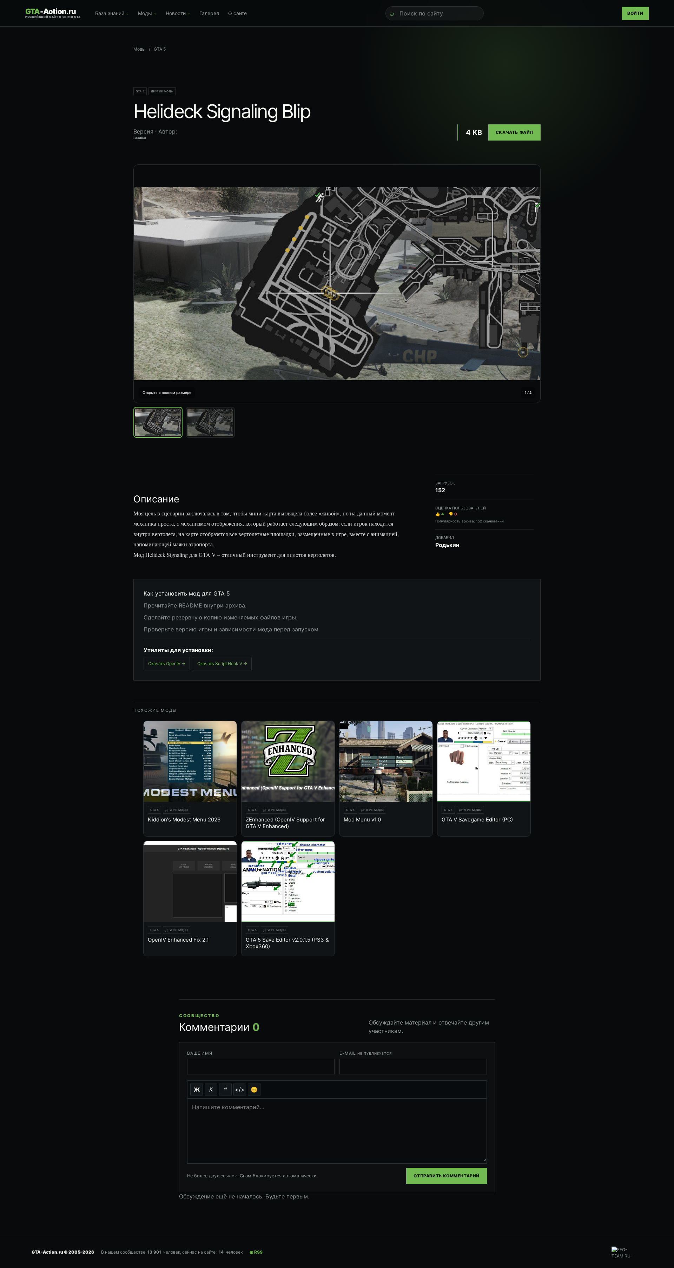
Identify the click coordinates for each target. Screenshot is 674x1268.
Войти (635, 13)
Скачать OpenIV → (166, 663)
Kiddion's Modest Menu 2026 (184, 819)
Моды (147, 13)
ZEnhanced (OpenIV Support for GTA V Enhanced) (285, 823)
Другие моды (162, 91)
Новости (178, 13)
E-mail (365, 1053)
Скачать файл (514, 132)
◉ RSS (256, 1252)
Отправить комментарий (447, 1175)
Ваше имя (199, 1053)
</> (240, 1089)
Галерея (209, 13)
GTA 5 (140, 91)
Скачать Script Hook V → (222, 663)
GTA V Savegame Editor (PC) (477, 819)
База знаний (112, 13)
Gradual (139, 138)
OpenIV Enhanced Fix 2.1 (178, 939)
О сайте (237, 13)
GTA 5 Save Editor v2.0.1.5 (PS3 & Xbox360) (287, 943)
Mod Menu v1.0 (362, 819)
